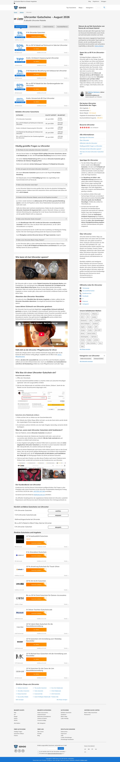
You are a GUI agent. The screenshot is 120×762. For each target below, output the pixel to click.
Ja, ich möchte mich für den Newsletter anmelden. (52, 751)
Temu (100, 343)
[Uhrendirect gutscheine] (20, 555)
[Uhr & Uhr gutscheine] (20, 584)
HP (15, 714)
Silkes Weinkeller (91, 343)
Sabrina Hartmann (94, 92)
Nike (15, 712)
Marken (22, 12)
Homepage (85, 288)
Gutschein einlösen (19, 733)
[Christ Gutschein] (20, 598)
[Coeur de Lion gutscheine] (20, 671)
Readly (89, 340)
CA (85, 752)
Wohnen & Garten (42, 718)
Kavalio (90, 330)
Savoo (15, 12)
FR (92, 749)
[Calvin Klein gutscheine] (20, 627)
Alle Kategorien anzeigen (86, 361)
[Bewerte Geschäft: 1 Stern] (81, 127)
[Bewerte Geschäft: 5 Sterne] (89, 127)
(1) (35, 26)
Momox (82, 333)
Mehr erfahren (99, 46)
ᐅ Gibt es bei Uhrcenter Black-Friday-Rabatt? (30, 240)
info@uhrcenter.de (39, 494)
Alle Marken (17, 723)
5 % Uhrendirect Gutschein (36, 552)
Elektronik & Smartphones (44, 716)
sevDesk (96, 340)
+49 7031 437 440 (39, 491)
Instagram (85, 304)
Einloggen (103, 1)
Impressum (64, 733)
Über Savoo (40, 731)
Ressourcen (87, 714)
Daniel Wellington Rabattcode (42, 697)
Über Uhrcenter (84, 140)
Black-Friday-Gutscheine (90, 712)
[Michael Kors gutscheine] (20, 657)
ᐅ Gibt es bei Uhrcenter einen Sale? (27, 185)
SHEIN (82, 343)
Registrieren (96, 1)
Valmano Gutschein (23, 688)
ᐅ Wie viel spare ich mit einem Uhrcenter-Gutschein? (32, 169)
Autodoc (94, 317)
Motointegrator (84, 336)
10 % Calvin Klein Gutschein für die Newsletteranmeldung (39, 625)
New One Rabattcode (57, 688)
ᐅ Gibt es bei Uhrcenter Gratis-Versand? (28, 219)
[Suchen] (104, 7)
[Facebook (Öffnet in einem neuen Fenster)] (15, 750)
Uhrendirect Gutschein (23, 691)
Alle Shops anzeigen (85, 349)
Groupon (83, 330)
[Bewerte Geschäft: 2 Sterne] (83, 127)
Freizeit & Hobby (41, 720)
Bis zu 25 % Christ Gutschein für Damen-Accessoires (46, 595)
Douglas (90, 327)
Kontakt (39, 733)
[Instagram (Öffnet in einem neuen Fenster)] (23, 750)
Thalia (82, 346)
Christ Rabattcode (56, 691)
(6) (21, 26)
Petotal (82, 340)
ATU (88, 317)
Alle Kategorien (41, 723)
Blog (89, 1)
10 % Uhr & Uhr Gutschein (36, 581)
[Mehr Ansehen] (104, 356)
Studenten (63, 714)
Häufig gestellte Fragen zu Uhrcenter (91, 146)
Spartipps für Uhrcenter (87, 137)
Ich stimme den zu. (52, 753)
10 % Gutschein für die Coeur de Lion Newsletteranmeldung (40, 669)
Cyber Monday (64, 718)
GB (89, 749)
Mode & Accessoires (85, 358)
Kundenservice (86, 293)
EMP (96, 327)
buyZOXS (97, 320)
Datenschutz (64, 731)
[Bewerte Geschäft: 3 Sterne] (85, 127)
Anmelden (60, 748)
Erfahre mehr (83, 760)
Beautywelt (84, 320)
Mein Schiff (98, 330)
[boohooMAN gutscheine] (20, 539)
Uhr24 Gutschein (55, 694)
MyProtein (94, 336)
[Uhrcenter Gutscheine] (18, 19)
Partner (16, 735)
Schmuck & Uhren (98, 358)
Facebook (85, 296)
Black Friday (64, 716)
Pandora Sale (54, 697)
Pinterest (85, 301)
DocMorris (95, 323)
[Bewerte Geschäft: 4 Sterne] (87, 127)
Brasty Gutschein (22, 694)
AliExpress (94, 313)
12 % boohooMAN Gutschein (37, 536)
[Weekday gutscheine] (20, 642)
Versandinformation (88, 290)
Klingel (15, 716)
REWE (15, 720)
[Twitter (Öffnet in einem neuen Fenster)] (19, 750)
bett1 (91, 320)
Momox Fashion (91, 333)
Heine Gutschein (38, 691)
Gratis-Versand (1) (48, 26)
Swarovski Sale (38, 694)
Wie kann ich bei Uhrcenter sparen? (90, 149)
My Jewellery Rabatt (23, 697)
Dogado (83, 327)
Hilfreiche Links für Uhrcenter (88, 143)
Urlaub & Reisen (41, 714)
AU (96, 749)
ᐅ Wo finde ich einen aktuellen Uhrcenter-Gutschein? (32, 150)
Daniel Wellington (85, 323)
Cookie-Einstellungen (66, 737)
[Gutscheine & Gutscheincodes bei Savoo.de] (20, 8)
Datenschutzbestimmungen (55, 753)
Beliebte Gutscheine (66, 712)
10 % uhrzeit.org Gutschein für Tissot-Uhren (42, 566)
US (85, 749)
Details (66, 39)
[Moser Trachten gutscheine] (20, 613)
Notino (15, 718)
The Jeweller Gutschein (40, 688)
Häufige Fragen (18, 731)
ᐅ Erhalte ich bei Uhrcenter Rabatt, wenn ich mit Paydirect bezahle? (36, 197)
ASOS (82, 317)
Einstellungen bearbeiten (67, 739)
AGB (62, 735)
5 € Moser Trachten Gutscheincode (39, 610)
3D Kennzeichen (85, 313)
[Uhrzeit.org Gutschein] (20, 569)
